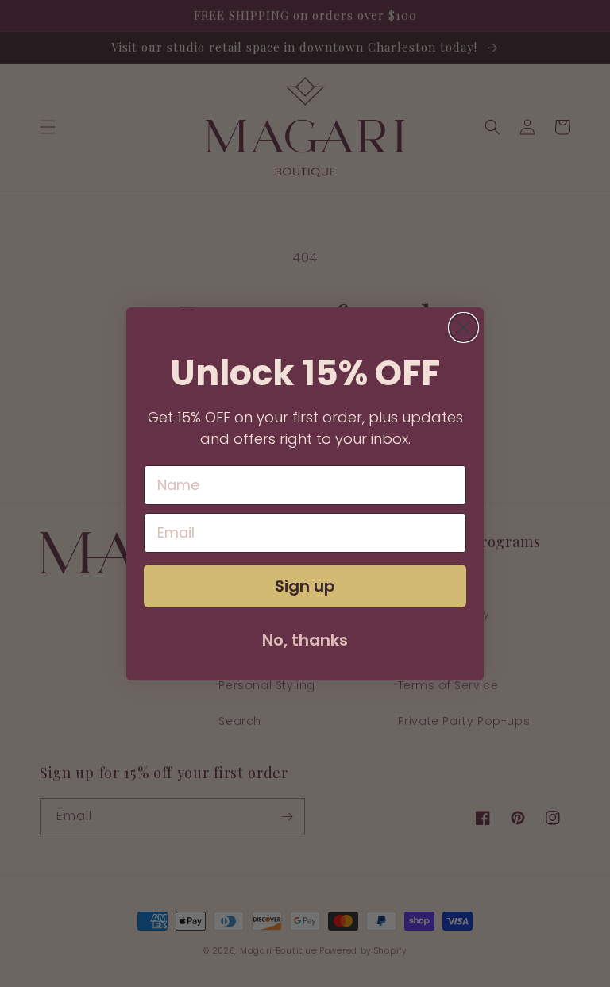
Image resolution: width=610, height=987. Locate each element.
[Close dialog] (463, 327)
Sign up (305, 586)
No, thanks (305, 640)
